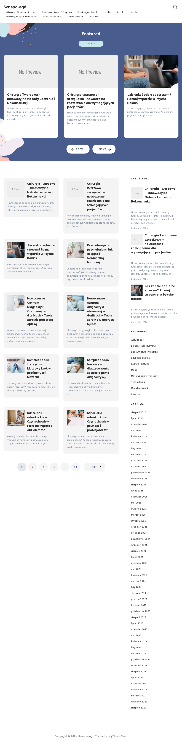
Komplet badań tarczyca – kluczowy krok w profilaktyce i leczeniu (38, 368)
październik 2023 (140, 611)
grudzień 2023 (139, 599)
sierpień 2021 (138, 707)
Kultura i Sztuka (115, 12)
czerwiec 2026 (139, 424)
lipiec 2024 (137, 557)
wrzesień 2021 (139, 701)
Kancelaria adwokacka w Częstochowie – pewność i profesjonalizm (98, 421)
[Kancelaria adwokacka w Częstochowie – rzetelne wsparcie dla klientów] (16, 418)
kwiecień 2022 (139, 689)
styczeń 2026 (138, 454)
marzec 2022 (138, 695)
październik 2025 (140, 472)
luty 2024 (136, 587)
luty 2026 (136, 448)
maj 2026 (136, 430)
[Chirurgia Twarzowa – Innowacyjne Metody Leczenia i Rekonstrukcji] (31, 71)
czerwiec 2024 (139, 563)
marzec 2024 (138, 581)
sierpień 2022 (138, 671)
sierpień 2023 (138, 617)
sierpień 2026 (138, 412)
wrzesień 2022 (139, 665)
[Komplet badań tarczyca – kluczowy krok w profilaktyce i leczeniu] (16, 365)
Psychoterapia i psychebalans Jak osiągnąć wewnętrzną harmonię (100, 253)
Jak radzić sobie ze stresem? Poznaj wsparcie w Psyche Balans (149, 99)
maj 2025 (136, 502)
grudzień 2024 (139, 527)
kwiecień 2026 (139, 436)
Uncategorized (139, 388)
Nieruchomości (52, 16)
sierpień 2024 (138, 551)
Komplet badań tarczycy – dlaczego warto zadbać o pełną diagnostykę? (98, 368)
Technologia (75, 16)
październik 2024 (140, 539)
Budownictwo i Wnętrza (57, 12)
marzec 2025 (138, 514)
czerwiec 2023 (139, 629)
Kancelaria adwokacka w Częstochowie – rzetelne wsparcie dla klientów (39, 421)
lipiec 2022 (137, 677)
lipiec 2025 (137, 490)
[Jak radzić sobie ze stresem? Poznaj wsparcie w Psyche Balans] (151, 71)
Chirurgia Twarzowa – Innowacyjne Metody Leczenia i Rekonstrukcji (31, 99)
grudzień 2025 (139, 460)
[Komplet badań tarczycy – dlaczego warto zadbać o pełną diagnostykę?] (75, 365)
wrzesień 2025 (139, 478)
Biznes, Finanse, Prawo (21, 12)
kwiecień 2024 (139, 575)
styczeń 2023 (138, 653)
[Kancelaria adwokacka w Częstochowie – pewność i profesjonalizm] (75, 418)
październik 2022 (140, 659)
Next (93, 467)
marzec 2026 (138, 442)
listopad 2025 (139, 466)
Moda (134, 12)
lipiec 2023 (137, 623)
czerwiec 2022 (139, 683)
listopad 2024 (139, 533)
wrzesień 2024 (139, 545)
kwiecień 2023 (139, 641)
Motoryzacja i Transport (21, 16)
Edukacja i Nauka (88, 12)
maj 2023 (136, 635)
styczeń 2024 (138, 593)
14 (75, 467)
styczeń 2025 (138, 520)
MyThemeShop (117, 736)
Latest (91, 43)
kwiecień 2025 (139, 508)
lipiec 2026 (137, 418)
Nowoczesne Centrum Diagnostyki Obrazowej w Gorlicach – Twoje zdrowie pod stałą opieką (40, 311)
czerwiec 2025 (139, 496)
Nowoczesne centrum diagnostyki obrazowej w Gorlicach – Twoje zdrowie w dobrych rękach (100, 311)
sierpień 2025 (138, 484)
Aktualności (137, 339)
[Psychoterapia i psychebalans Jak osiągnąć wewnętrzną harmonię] (75, 250)
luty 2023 (136, 647)
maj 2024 (136, 569)
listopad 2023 (139, 605)
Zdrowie (93, 16)
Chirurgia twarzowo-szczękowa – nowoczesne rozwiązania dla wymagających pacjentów (90, 101)
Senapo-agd (15, 7)
